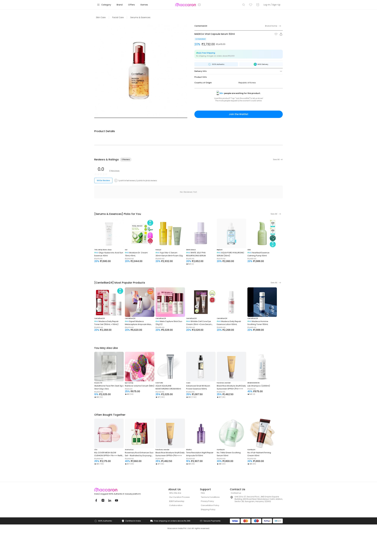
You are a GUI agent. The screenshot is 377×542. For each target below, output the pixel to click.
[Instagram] (103, 500)
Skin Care (101, 17)
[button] (276, 34)
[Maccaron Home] (123, 490)
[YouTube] (116, 500)
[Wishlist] (250, 4)
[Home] (185, 4)
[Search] (243, 4)
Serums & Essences (140, 17)
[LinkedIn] (109, 500)
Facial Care (118, 17)
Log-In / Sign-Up (272, 4)
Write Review (103, 180)
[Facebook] (96, 500)
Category (106, 4)
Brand (120, 4)
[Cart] (257, 4)
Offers (131, 4)
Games (144, 4)
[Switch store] (199, 4)
